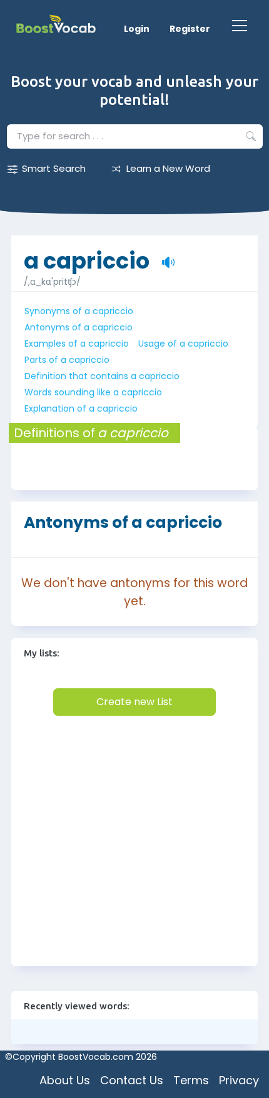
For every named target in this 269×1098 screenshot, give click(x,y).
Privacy (239, 1080)
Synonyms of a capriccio (78, 311)
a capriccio (87, 254)
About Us (64, 1080)
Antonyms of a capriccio (78, 327)
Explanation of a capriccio (81, 408)
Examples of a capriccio (76, 343)
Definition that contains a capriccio (102, 376)
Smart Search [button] (54, 168)
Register (190, 28)
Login (137, 28)
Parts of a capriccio (66, 360)
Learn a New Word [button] (168, 168)
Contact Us (131, 1080)
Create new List (134, 702)
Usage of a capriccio (183, 343)
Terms (191, 1080)
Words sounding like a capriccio (93, 392)
